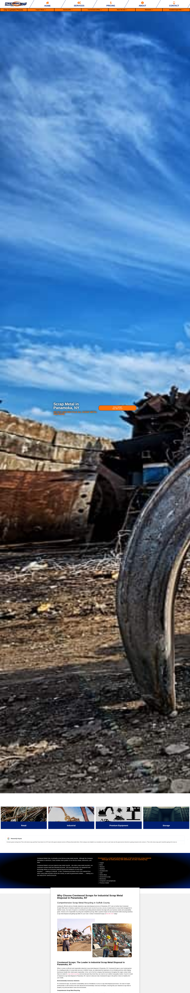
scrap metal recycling (73, 974)
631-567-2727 (110, 913)
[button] (2, 840)
